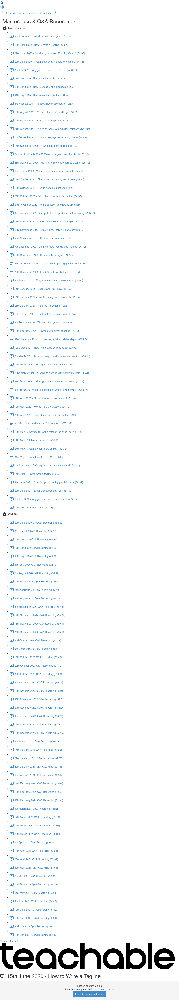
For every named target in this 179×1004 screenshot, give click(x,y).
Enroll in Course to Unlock (89, 994)
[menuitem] (2, 8)
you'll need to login (103, 989)
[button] (2, 3)
